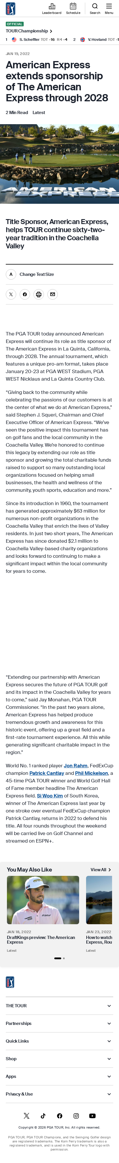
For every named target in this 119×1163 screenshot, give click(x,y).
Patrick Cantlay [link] (46, 773)
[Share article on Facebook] (25, 294)
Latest (11, 951)
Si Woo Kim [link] (50, 796)
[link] (11, 8)
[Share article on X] (11, 294)
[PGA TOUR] (10, 982)
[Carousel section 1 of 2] (57, 958)
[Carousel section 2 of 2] (64, 958)
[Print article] (39, 294)
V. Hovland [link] (97, 39)
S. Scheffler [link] (30, 39)
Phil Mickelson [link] (91, 773)
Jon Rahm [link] (76, 765)
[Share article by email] (52, 294)
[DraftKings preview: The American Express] (43, 900)
